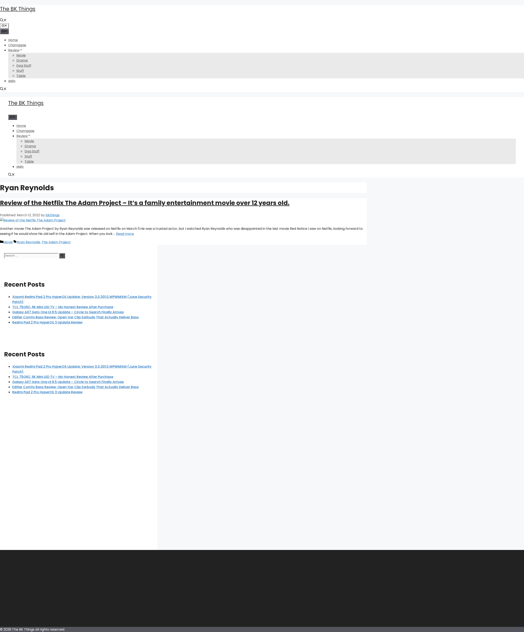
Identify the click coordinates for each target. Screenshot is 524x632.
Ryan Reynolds (28, 242)
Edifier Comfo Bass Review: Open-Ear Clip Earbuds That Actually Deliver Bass (75, 317)
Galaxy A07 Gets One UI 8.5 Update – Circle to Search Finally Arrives (68, 312)
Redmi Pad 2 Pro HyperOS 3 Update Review (47, 322)
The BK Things (17, 8)
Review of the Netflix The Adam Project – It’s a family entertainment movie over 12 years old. (144, 202)
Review (13, 50)
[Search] (62, 255)
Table (21, 75)
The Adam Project (56, 242)
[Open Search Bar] (3, 20)
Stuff (20, 70)
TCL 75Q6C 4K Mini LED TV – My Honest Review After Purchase (62, 307)
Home (13, 40)
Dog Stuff (23, 65)
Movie (21, 55)
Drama (22, 60)
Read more (125, 233)
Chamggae (17, 45)
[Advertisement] (78, 477)
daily (12, 81)
